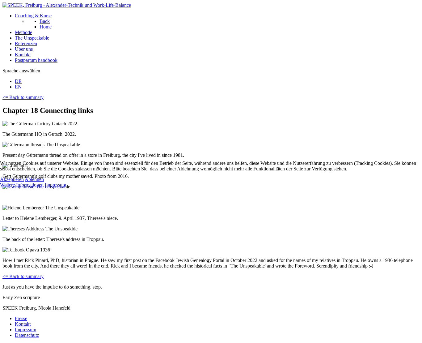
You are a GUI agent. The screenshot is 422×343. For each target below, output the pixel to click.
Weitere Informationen (22, 184)
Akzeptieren (12, 179)
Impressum (55, 184)
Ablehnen (34, 179)
